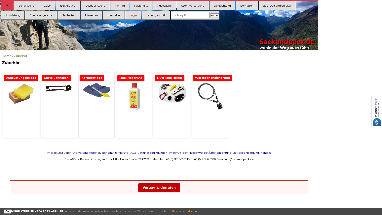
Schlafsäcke (26, 5)
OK (7, 211)
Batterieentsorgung (246, 152)
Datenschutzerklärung (113, 152)
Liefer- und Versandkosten (80, 152)
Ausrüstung (13, 15)
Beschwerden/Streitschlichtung (210, 152)
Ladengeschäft (156, 15)
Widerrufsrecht (178, 152)
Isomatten (246, 5)
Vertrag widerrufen (159, 188)
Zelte (47, 5)
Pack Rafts (141, 5)
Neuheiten (69, 15)
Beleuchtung (222, 5)
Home (6, 56)
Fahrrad (120, 5)
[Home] (7, 5)
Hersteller (113, 15)
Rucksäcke (164, 5)
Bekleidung (67, 5)
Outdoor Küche (95, 5)
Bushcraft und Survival (277, 5)
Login (133, 15)
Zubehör (20, 56)
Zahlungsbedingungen (152, 152)
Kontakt (266, 152)
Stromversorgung (192, 5)
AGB (133, 152)
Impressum (54, 152)
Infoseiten (91, 15)
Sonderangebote (41, 15)
